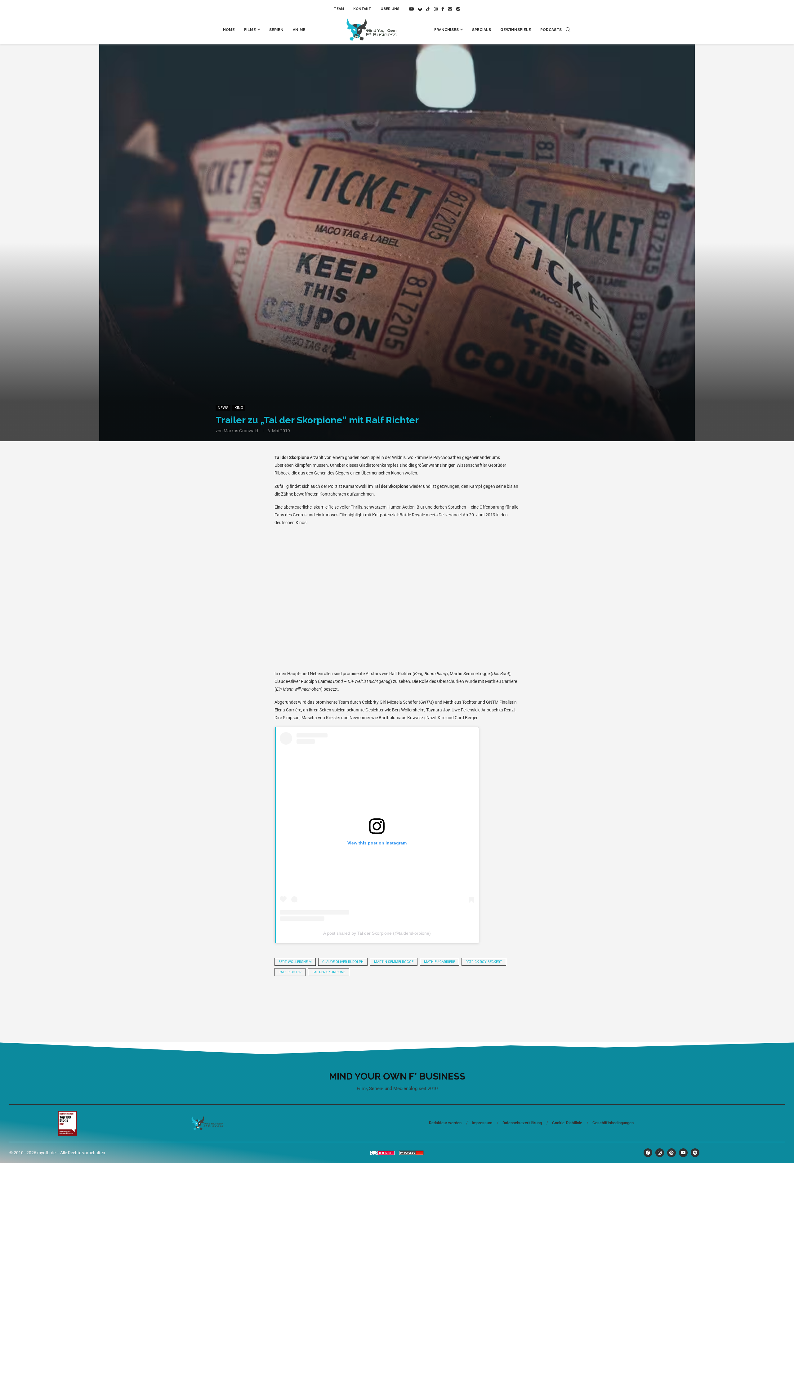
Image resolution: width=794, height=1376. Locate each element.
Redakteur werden (445, 1122)
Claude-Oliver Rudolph (343, 962)
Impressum (482, 1122)
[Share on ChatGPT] (439, 998)
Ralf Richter (290, 972)
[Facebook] (442, 9)
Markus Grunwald (241, 430)
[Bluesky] (419, 9)
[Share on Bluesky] (418, 998)
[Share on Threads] (397, 998)
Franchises (446, 30)
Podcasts (551, 30)
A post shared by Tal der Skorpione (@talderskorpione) (377, 933)
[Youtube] (411, 9)
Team (339, 9)
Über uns (390, 9)
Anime (299, 30)
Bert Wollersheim (295, 962)
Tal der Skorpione (328, 972)
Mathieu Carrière (439, 962)
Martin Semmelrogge (393, 962)
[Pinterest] (671, 1152)
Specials (481, 30)
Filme (250, 30)
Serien (276, 30)
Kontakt (362, 9)
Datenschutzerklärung (522, 1122)
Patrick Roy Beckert (484, 962)
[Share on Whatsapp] (355, 998)
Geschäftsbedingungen (613, 1122)
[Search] (568, 29)
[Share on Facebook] (312, 998)
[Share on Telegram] (376, 998)
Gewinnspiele (515, 30)
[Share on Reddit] (333, 998)
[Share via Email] (460, 998)
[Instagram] (436, 9)
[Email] (450, 9)
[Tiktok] (428, 9)
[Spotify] (458, 9)
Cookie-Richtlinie (567, 1122)
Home (229, 30)
